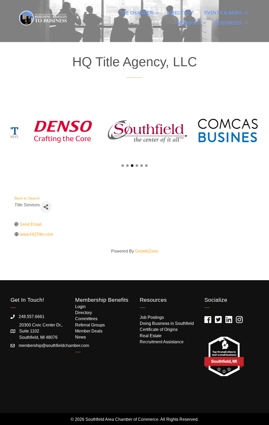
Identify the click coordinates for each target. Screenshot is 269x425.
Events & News (223, 13)
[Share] (46, 207)
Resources (228, 22)
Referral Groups (90, 325)
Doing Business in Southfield (167, 323)
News (80, 337)
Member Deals (88, 331)
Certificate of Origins (159, 329)
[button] (122, 165)
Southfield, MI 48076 (41, 331)
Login (80, 306)
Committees (86, 318)
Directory (180, 13)
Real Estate (151, 336)
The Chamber (136, 13)
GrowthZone (146, 251)
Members (188, 22)
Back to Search (27, 198)
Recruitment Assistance (162, 342)
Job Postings (152, 317)
